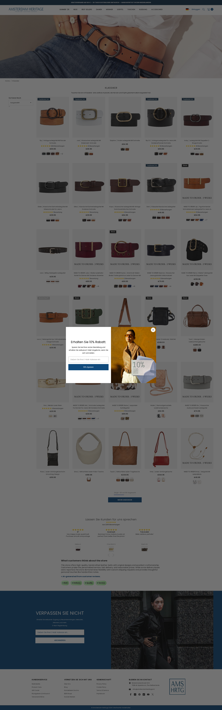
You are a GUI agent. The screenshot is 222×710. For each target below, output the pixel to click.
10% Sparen (88, 367)
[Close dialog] (153, 330)
